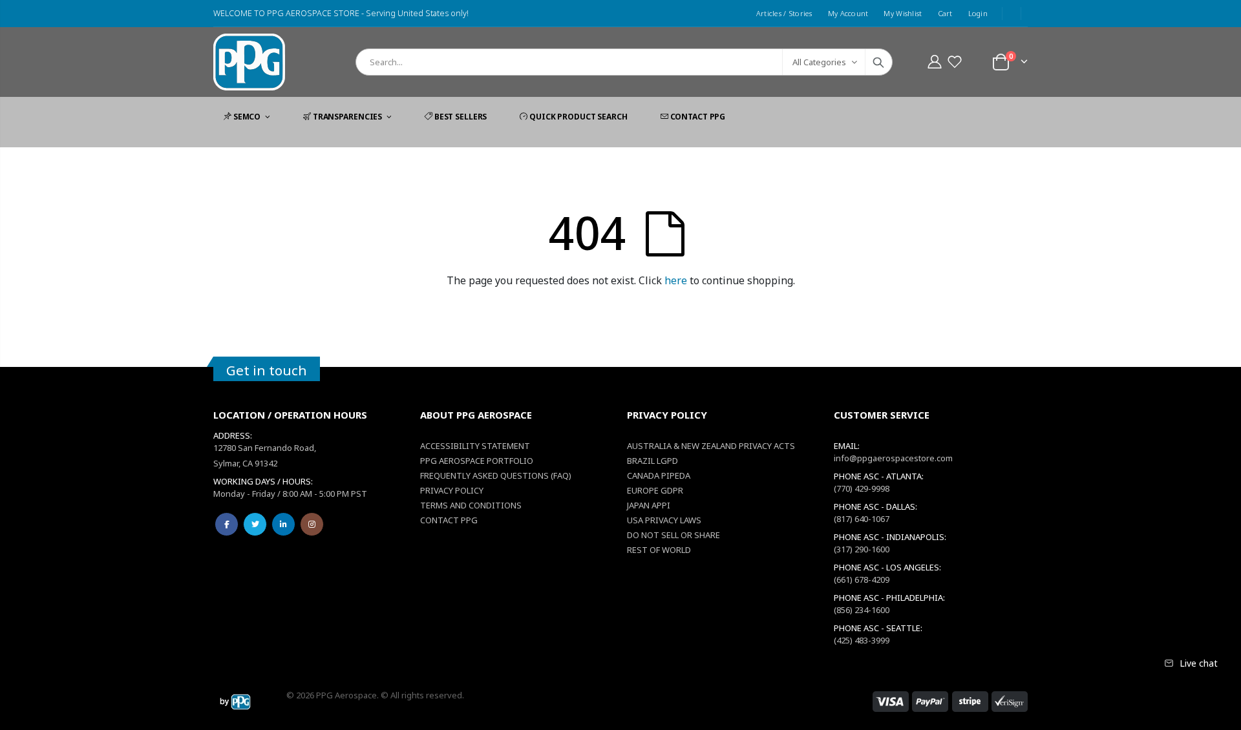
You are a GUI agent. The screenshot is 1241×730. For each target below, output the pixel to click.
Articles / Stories (784, 13)
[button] (954, 62)
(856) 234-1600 (861, 610)
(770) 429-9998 (861, 488)
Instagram (312, 524)
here (675, 280)
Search (878, 62)
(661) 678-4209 (861, 579)
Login (978, 13)
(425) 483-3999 (861, 640)
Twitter (255, 524)
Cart (945, 13)
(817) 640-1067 (861, 519)
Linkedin (283, 524)
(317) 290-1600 (861, 549)
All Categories (819, 62)
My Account (848, 13)
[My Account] (934, 62)
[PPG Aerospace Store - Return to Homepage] (235, 701)
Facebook (227, 524)
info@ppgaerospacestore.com (893, 458)
